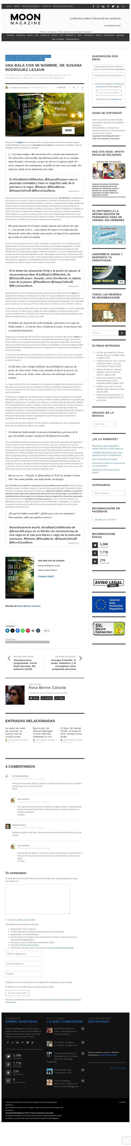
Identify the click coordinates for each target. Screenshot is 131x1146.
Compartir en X (73, 191)
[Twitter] (113, 6)
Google (61, 698)
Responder (41, 779)
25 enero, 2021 (67, 742)
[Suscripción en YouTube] (95, 561)
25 (83, 1028)
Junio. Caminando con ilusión (104, 459)
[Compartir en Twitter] (73, 87)
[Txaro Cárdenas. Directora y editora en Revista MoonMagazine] (49, 1082)
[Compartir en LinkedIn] (82, 87)
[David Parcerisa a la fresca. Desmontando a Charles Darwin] (49, 1030)
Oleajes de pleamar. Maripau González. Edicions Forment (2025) (109, 372)
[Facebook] (93, 6)
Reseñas (45, 56)
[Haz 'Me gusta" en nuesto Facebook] (95, 553)
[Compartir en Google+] (78, 87)
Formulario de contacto (29, 945)
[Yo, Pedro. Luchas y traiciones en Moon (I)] (49, 1043)
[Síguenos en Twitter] (95, 545)
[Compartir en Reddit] (82, 90)
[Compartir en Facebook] (69, 87)
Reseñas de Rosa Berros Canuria (25, 59)
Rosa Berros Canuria (29, 606)
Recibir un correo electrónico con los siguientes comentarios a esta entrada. (40, 982)
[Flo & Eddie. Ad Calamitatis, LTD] (49, 1071)
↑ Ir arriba (122, 1102)
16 (83, 1042)
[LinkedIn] (103, 6)
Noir (36, 56)
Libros (29, 56)
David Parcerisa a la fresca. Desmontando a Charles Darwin (66, 1031)
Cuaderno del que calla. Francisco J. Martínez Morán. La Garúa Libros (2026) (111, 363)
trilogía (20, 142)
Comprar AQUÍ (46, 576)
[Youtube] (117, 6)
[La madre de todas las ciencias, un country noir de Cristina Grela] (17, 751)
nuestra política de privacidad (61, 948)
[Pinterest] (108, 6)
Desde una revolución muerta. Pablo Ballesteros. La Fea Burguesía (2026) (110, 380)
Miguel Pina (19, 825)
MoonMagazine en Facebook (105, 519)
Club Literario (15, 56)
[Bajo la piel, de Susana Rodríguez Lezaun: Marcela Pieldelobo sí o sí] (45, 751)
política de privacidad (26, 920)
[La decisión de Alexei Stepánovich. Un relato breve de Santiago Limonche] (49, 1054)
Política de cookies (118, 1068)
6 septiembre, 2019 (39, 87)
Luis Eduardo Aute (108, 1055)
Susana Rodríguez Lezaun (37, 642)
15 (83, 1081)
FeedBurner (117, 99)
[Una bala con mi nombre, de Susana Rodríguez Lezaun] (44, 115)
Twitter (35, 698)
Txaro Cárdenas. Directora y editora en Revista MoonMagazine (66, 1084)
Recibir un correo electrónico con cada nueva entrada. (31, 987)
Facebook (48, 698)
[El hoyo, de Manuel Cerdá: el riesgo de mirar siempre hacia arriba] (72, 751)
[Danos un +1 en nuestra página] (8, 1080)
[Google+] (98, 6)
